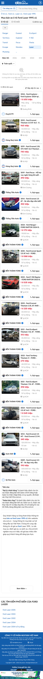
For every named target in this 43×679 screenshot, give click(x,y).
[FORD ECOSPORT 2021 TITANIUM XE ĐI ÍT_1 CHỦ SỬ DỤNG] (10, 387)
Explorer (19, 38)
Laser (31, 47)
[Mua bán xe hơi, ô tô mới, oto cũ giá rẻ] (21, 2)
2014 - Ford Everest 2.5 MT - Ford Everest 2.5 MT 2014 (31, 436)
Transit (5, 42)
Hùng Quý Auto (12, 140)
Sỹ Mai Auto (10, 480)
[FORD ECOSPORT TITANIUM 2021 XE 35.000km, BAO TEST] (10, 334)
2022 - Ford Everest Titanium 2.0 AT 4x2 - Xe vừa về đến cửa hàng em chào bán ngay (30, 124)
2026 (15, 58)
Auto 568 (9, 454)
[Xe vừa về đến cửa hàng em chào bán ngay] (10, 125)
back (5, 28)
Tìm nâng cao (7, 8)
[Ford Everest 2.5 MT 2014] (10, 439)
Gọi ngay (35, 114)
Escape (5, 47)
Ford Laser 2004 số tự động (13, 627)
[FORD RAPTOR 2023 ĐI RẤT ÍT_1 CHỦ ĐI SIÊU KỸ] (10, 282)
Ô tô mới (15, 22)
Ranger (5, 33)
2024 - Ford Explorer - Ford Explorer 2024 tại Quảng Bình (30, 96)
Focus (18, 42)
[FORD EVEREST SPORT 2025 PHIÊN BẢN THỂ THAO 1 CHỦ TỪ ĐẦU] (10, 256)
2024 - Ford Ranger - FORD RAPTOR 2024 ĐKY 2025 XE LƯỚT (31, 227)
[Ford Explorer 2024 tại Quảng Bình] (10, 99)
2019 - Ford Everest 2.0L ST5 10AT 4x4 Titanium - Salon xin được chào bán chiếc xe (30, 150)
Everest (19, 33)
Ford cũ (11, 14)
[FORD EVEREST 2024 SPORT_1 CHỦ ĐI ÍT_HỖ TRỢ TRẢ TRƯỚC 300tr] (10, 413)
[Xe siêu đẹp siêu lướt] (10, 204)
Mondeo (19, 47)
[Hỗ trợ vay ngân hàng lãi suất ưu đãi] (10, 178)
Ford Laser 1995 (29, 14)
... (16, 52)
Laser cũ (19, 14)
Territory (6, 38)
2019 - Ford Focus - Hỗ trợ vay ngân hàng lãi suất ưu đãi (31, 175)
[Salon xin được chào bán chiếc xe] (10, 151)
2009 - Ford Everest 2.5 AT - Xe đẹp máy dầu (30, 461)
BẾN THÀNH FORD (13, 245)
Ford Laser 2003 (9, 614)
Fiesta (31, 42)
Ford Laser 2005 (9, 610)
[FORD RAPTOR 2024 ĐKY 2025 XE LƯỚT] (10, 230)
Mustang (6, 52)
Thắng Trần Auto (12, 192)
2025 (23, 58)
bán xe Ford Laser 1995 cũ (17, 518)
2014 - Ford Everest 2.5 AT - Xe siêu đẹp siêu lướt (31, 200)
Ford (20, 526)
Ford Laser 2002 (9, 618)
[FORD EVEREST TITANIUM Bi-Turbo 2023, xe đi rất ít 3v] (10, 308)
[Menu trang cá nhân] (40, 2)
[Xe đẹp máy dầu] (10, 465)
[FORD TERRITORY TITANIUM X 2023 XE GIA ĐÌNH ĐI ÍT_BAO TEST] (10, 361)
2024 (32, 58)
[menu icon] (2, 3)
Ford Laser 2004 (9, 622)
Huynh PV (10, 114)
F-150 (31, 38)
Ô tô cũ (4, 14)
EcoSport (32, 33)
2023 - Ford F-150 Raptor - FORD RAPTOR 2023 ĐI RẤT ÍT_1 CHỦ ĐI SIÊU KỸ (30, 279)
